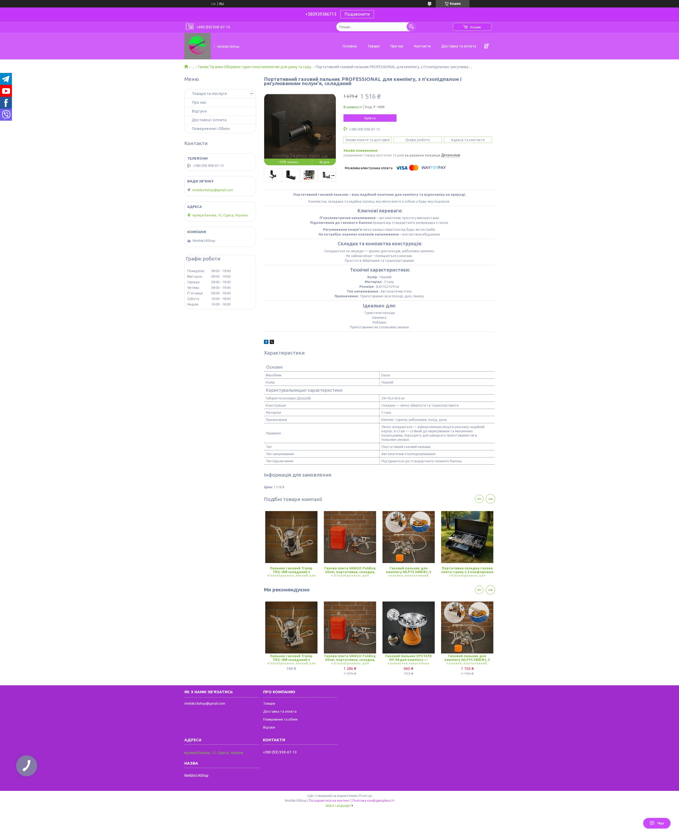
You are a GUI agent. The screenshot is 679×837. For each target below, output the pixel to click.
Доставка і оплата (209, 119)
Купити (370, 118)
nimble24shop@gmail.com (212, 190)
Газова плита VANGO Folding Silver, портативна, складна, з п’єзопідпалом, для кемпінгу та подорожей (350, 572)
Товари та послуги (209, 93)
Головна (350, 46)
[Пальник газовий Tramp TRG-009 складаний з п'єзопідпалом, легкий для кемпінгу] (291, 537)
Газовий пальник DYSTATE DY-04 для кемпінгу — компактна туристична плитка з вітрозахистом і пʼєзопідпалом (408, 660)
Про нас (397, 46)
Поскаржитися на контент (329, 800)
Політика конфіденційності (373, 800)
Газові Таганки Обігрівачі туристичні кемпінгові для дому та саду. (255, 67)
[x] (272, 343)
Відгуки (199, 111)
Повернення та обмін (280, 719)
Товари (373, 46)
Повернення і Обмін (211, 128)
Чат (661, 823)
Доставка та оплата (458, 46)
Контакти (422, 46)
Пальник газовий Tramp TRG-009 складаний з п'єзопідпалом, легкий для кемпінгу (291, 572)
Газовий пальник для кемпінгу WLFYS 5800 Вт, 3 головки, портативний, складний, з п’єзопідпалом (408, 572)
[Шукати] (411, 26)
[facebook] (266, 343)
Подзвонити (357, 14)
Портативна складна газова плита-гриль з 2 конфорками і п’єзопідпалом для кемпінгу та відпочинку (467, 572)
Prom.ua (365, 795)
